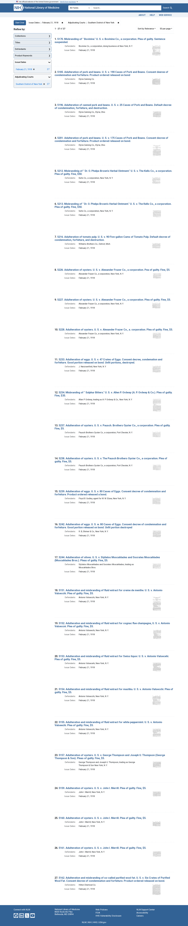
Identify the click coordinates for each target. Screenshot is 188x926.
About (142, 15)
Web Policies (102, 909)
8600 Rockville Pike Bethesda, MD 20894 (64, 913)
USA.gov (102, 922)
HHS (95, 922)
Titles (17, 42)
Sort (146, 28)
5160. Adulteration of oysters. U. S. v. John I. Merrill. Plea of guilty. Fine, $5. (102, 818)
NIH (89, 922)
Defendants (20, 49)
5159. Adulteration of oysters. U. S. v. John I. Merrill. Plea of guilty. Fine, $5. (102, 788)
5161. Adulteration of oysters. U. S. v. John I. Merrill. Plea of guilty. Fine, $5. (102, 847)
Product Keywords (23, 55)
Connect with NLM (22, 909)
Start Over (19, 22)
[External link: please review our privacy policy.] (16, 915)
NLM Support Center (145, 909)
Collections (20, 36)
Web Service (165, 15)
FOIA (98, 913)
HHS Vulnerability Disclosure (108, 916)
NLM (84, 922)
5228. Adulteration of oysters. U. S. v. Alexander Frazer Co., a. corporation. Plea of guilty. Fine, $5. (116, 329)
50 (165, 28)
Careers (139, 916)
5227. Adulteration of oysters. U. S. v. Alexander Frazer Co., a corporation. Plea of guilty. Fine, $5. (114, 299)
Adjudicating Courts (24, 77)
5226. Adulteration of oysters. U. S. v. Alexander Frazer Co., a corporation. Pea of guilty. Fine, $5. (113, 269)
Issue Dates (20, 62)
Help (152, 15)
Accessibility (142, 913)
